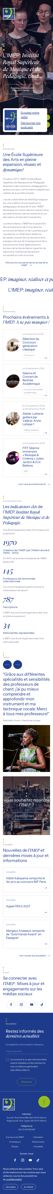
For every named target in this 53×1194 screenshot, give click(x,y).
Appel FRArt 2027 (18, 906)
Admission (38, 1137)
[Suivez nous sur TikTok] (42, 1004)
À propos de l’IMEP (15, 1137)
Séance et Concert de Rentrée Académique (31, 378)
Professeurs (15, 1141)
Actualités (38, 1146)
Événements (38, 1141)
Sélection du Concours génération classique (31, 344)
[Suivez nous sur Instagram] (21, 1004)
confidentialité (14, 1179)
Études (15, 1146)
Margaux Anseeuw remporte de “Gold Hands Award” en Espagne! (25, 934)
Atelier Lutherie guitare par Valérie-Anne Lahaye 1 (33, 419)
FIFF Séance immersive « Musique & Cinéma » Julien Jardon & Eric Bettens (33, 456)
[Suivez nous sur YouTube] (31, 1004)
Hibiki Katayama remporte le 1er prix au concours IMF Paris (26, 880)
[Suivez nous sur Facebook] (11, 1004)
